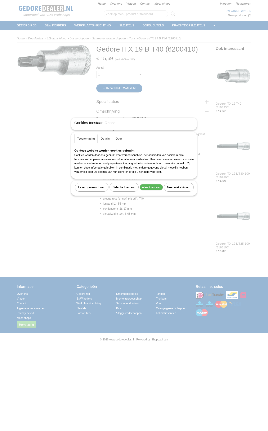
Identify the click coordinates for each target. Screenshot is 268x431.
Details (105, 138)
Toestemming (86, 138)
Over (119, 138)
